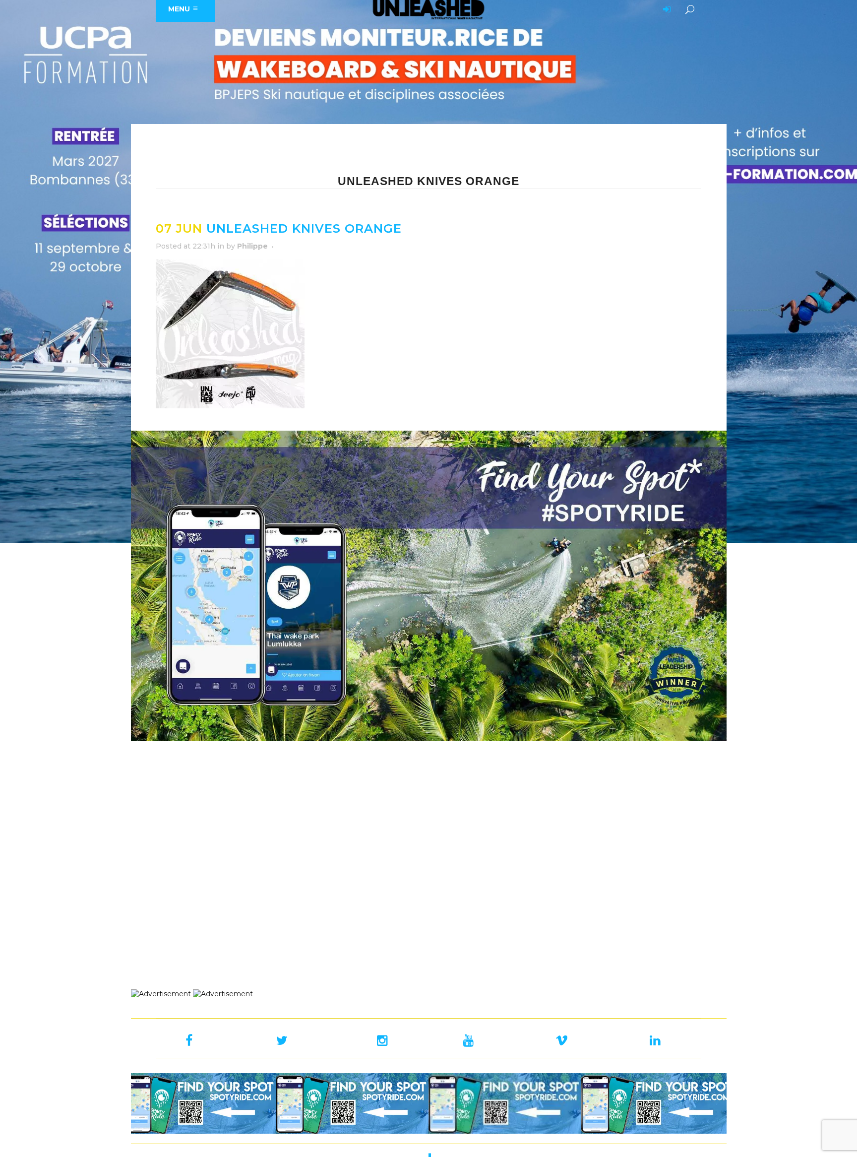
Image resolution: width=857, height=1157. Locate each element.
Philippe (252, 246)
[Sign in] (665, 9)
